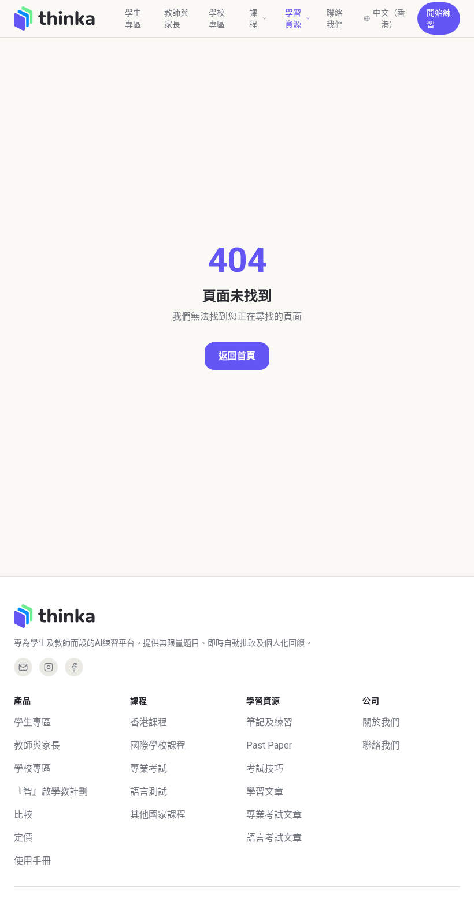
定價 (23, 837)
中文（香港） (389, 18)
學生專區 (133, 18)
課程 (253, 18)
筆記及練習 (269, 722)
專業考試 (148, 768)
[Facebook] (74, 667)
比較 (23, 814)
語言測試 (148, 791)
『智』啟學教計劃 (51, 791)
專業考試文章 (274, 814)
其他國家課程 (158, 814)
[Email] (23, 667)
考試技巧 (264, 768)
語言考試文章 (274, 837)
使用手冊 (32, 860)
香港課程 (148, 722)
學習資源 (293, 18)
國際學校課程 (158, 745)
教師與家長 (176, 18)
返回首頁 (237, 355)
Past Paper (269, 745)
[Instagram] (48, 667)
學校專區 (217, 18)
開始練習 (439, 18)
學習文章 (264, 791)
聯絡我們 (335, 18)
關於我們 (380, 722)
